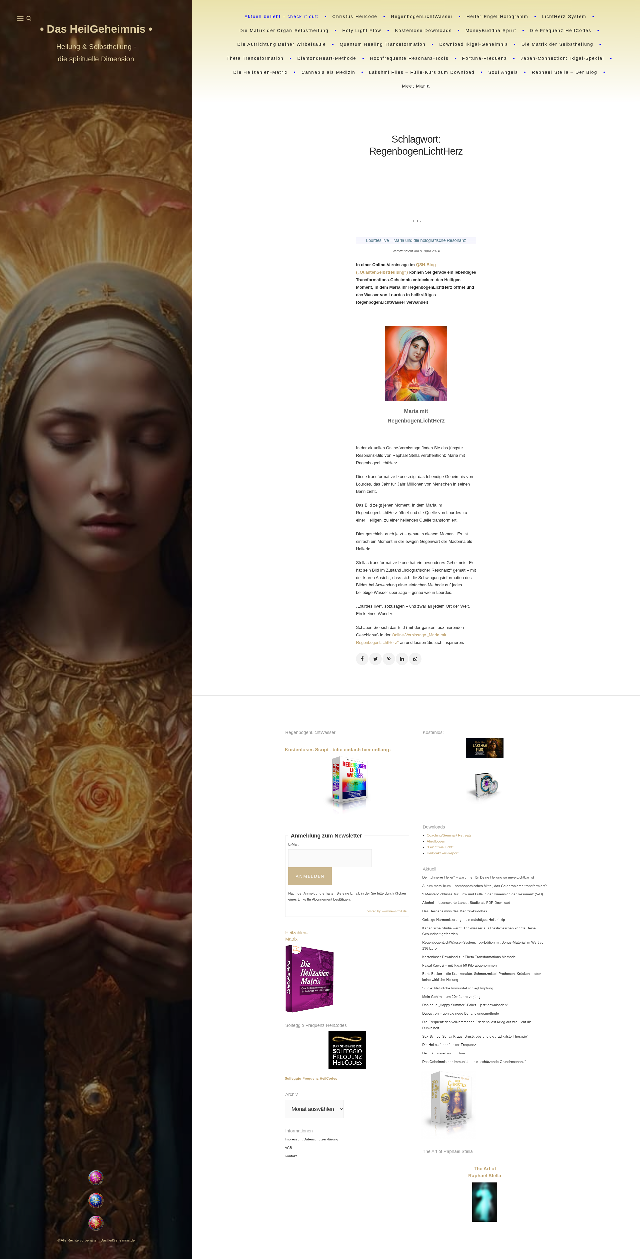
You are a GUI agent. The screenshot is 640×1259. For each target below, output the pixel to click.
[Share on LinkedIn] (402, 659)
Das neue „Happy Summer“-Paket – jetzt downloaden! (465, 1005)
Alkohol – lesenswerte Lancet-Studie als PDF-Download (466, 903)
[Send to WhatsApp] (415, 659)
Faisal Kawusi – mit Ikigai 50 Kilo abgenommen (459, 965)
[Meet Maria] (96, 1139)
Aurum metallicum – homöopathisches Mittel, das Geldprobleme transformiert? (484, 886)
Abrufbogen (436, 841)
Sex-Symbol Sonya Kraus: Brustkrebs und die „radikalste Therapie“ (475, 1036)
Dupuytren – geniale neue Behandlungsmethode (460, 1013)
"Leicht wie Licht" (440, 847)
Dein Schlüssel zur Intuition (443, 1053)
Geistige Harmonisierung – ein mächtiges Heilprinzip (463, 920)
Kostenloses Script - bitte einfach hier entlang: (338, 749)
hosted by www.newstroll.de (386, 911)
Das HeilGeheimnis (97, 29)
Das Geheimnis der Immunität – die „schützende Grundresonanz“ (474, 1062)
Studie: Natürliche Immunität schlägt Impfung (457, 988)
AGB (288, 1148)
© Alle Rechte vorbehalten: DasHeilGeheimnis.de (96, 1240)
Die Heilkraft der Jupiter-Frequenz (449, 1045)
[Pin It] (388, 659)
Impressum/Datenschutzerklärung (311, 1139)
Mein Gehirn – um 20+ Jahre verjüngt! (452, 997)
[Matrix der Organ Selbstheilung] (516, 1105)
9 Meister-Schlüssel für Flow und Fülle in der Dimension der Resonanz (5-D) (482, 894)
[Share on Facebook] (362, 659)
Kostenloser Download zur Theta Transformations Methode (469, 957)
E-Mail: (293, 844)
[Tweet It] (375, 659)
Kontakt (291, 1156)
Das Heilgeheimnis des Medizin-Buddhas (454, 911)
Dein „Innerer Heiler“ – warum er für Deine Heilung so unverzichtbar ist (478, 877)
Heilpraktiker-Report (442, 853)
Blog (415, 221)
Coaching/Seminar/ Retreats (449, 835)
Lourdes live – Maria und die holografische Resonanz (416, 240)
